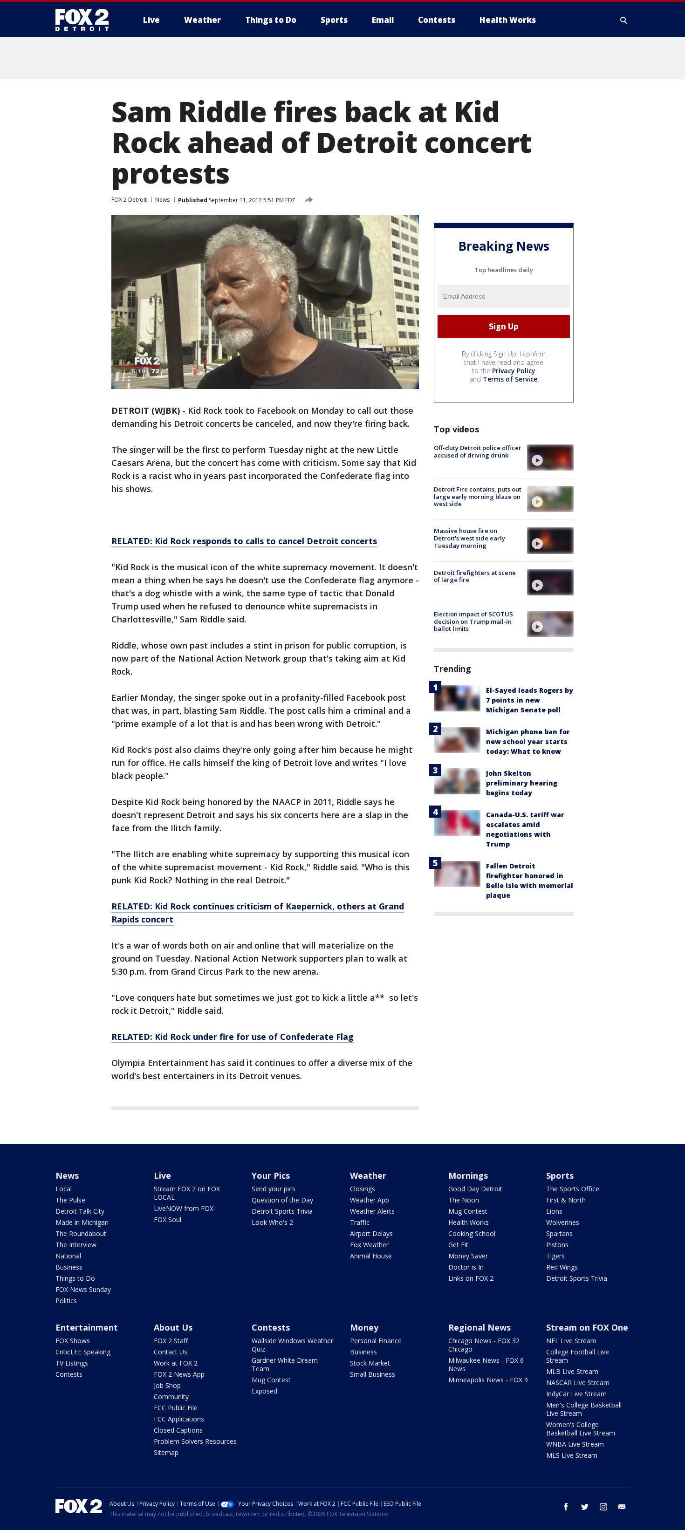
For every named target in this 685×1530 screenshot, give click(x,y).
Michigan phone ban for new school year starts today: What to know (528, 741)
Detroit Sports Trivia (282, 1211)
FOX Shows (72, 1340)
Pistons (557, 1244)
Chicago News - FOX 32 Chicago (484, 1344)
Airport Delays (371, 1233)
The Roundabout (80, 1233)
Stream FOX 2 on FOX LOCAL (187, 1193)
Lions (554, 1211)
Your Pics (271, 1175)
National (68, 1255)
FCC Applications (179, 1418)
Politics (66, 1300)
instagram (603, 1506)
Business (68, 1267)
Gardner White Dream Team (285, 1364)
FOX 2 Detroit (129, 200)
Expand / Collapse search (624, 20)
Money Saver (468, 1255)
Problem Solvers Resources (195, 1441)
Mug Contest (467, 1211)
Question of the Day (282, 1199)
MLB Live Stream (572, 1371)
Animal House (371, 1255)
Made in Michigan (82, 1222)
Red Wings (562, 1267)
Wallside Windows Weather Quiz (292, 1344)
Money (364, 1327)
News (162, 200)
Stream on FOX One (587, 1327)
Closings (362, 1188)
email (622, 1506)
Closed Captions (178, 1430)
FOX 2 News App (179, 1374)
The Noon (463, 1199)
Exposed (264, 1391)
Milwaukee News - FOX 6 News (486, 1364)
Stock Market (370, 1363)
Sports (560, 1175)
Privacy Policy (513, 370)
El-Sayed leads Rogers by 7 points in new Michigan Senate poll (529, 700)
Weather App (369, 1199)
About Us (173, 1327)
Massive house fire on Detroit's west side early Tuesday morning (469, 537)
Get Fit (458, 1244)
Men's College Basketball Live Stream (584, 1409)
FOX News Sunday (83, 1289)
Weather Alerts (372, 1211)
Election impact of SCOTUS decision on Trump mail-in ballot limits (473, 621)
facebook (566, 1506)
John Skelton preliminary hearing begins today (521, 783)
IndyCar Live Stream (576, 1393)
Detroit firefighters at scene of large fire (475, 576)
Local (63, 1188)
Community (171, 1396)
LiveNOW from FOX (183, 1208)
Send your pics (273, 1188)
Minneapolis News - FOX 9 (488, 1379)
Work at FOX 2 (176, 1363)
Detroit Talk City (79, 1211)
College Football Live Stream (577, 1356)
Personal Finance (376, 1340)
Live (162, 1175)
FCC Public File (176, 1407)
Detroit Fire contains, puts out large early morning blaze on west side (477, 496)
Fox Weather (369, 1244)
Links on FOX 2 (470, 1278)
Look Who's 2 (272, 1222)
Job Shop (167, 1385)
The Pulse (70, 1199)
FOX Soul (167, 1219)
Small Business (372, 1374)
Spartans (559, 1233)
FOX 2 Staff (171, 1340)
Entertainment (86, 1327)
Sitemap (166, 1452)
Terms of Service (510, 379)
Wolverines (562, 1222)
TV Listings (71, 1363)
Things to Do (75, 1278)
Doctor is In (466, 1267)
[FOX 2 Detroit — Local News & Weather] (86, 20)
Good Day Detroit (475, 1188)
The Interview (75, 1244)
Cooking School (471, 1233)
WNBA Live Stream (575, 1444)
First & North (566, 1199)
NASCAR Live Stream (578, 1382)
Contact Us (170, 1351)
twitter (584, 1506)
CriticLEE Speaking (82, 1351)
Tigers (555, 1255)
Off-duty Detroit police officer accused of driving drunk (477, 451)
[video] (550, 457)
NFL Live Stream (571, 1340)
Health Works (468, 1222)
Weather (368, 1175)
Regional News (479, 1327)
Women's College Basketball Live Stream (580, 1428)
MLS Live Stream (571, 1455)
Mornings (468, 1175)
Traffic (360, 1222)
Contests (68, 1374)
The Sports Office (572, 1188)
